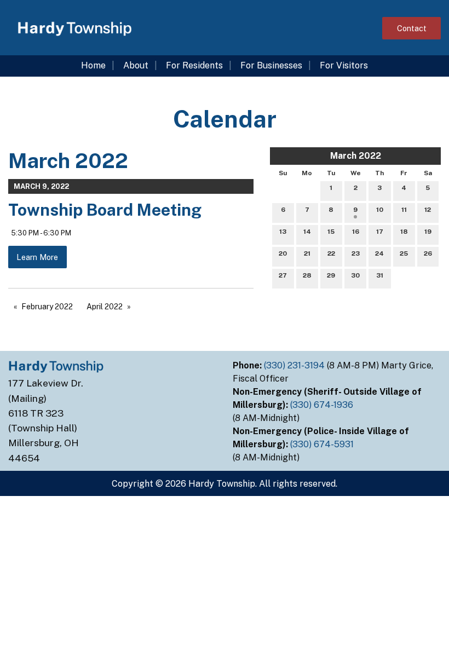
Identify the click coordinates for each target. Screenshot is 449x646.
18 (404, 231)
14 (307, 231)
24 (379, 253)
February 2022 (47, 306)
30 (355, 275)
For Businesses (271, 65)
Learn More (37, 257)
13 (282, 231)
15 (331, 231)
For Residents (194, 65)
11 (404, 210)
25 (404, 253)
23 (356, 253)
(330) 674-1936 (322, 405)
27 (283, 275)
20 (283, 253)
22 (331, 253)
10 (379, 210)
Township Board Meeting (105, 210)
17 (379, 231)
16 (355, 231)
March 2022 (355, 156)
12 (427, 210)
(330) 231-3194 (295, 365)
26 (428, 253)
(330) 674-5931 (323, 444)
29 (331, 275)
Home (93, 65)
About (135, 65)
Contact (412, 28)
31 (379, 275)
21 (307, 253)
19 (427, 231)
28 (307, 275)
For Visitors (344, 65)
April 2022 (105, 306)
